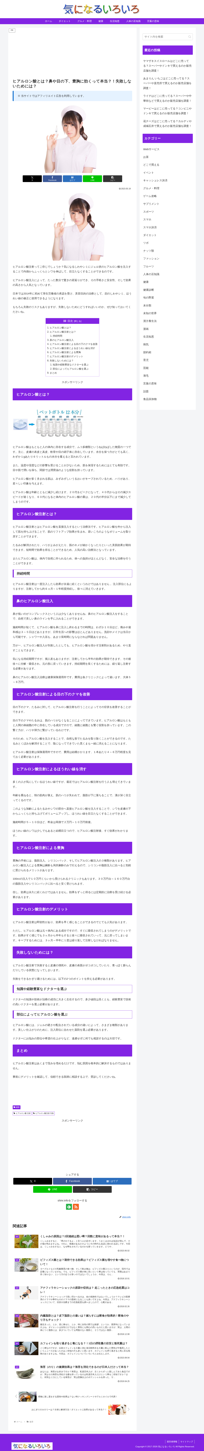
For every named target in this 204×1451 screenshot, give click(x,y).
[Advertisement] (72, 54)
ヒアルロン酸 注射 (23, 1113)
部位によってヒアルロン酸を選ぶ (71, 368)
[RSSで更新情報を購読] (76, 1207)
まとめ (53, 372)
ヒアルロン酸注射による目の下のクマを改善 (74, 344)
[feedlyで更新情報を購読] (69, 1207)
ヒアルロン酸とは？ (60, 327)
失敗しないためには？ (62, 360)
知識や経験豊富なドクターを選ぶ (71, 364)
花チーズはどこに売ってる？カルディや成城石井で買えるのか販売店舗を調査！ (167, 123)
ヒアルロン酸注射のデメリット (66, 356)
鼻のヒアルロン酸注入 (62, 340)
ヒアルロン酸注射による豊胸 (65, 352)
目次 (70, 321)
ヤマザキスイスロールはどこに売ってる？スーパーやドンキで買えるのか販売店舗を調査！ (167, 65)
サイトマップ (186, 1441)
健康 (18, 1107)
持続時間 (57, 335)
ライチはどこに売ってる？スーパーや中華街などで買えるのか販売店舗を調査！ (167, 98)
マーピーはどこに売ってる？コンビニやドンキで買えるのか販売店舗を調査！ (167, 111)
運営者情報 (172, 1441)
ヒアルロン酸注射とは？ (63, 331)
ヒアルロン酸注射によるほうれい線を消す (72, 348)
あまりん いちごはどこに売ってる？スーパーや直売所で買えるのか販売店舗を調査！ (167, 83)
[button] (112, 178)
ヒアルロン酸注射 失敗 (44, 1113)
